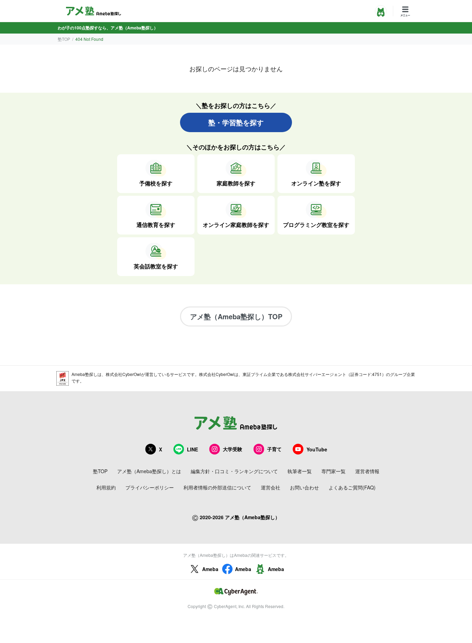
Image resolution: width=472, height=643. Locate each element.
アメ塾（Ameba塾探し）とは (149, 471)
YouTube (316, 449)
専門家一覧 (333, 471)
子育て (274, 448)
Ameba (210, 569)
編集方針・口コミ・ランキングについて (234, 471)
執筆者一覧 (299, 471)
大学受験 (232, 448)
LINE (192, 449)
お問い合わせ (304, 487)
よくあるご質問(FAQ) (352, 487)
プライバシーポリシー (149, 487)
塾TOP (64, 39)
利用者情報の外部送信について (217, 487)
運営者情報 (367, 471)
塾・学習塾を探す (236, 122)
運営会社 (270, 487)
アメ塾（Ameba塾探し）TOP (236, 316)
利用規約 (106, 487)
